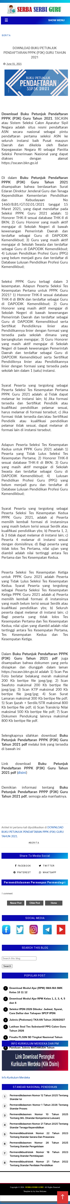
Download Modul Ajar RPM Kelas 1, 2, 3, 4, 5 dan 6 (37, 1000)
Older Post (34, 903)
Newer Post (15, 903)
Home (54, 903)
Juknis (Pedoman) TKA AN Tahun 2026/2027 (37, 1019)
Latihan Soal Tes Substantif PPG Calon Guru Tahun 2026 (37, 1028)
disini (22, 773)
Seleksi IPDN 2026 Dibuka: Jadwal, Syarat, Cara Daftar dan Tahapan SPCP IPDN (36, 1011)
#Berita (34, 842)
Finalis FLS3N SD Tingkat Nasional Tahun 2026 (36, 1039)
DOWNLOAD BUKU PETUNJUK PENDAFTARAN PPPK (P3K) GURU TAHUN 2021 (32, 832)
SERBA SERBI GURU (34, 1187)
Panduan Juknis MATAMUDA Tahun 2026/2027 (32, 1049)
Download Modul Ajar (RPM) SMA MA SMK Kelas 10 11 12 (36, 990)
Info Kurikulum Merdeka (16, 1077)
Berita (6, 35)
